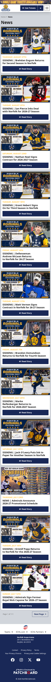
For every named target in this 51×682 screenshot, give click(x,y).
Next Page (39, 614)
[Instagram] (21, 660)
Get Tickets (30, 8)
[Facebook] (12, 660)
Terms (36, 650)
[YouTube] (38, 660)
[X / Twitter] (29, 660)
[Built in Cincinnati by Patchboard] (25, 671)
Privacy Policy (26, 650)
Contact (15, 650)
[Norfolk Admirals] (5, 8)
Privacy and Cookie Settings (35, 653)
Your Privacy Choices (13, 653)
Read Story (27, 69)
